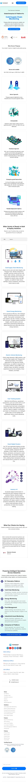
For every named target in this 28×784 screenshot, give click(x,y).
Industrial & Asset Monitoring (14, 616)
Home (5, 691)
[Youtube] (13, 648)
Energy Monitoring (11, 598)
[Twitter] (15, 648)
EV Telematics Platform (12, 581)
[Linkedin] (8, 648)
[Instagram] (10, 648)
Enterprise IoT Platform (12, 625)
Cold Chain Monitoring (12, 590)
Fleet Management (11, 607)
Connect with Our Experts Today (14, 634)
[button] (12, 3)
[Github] (20, 648)
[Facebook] (18, 648)
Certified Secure (8, 742)
